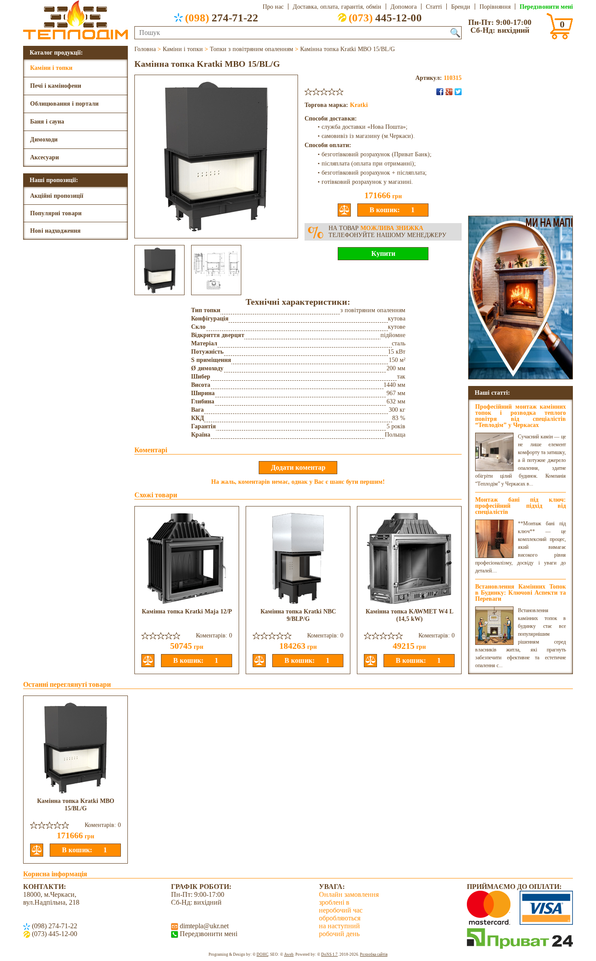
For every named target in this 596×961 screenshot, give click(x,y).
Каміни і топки (51, 68)
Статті (434, 6)
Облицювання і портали (64, 103)
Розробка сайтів (373, 954)
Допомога (403, 6)
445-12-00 (385, 17)
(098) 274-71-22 (53, 926)
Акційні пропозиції (56, 196)
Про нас (273, 6)
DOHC (262, 954)
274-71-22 (221, 17)
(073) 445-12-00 (53, 933)
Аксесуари (44, 157)
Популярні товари (56, 213)
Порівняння (495, 6)
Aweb (289, 954)
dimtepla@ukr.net (203, 926)
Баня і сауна (47, 121)
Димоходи (44, 139)
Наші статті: (492, 392)
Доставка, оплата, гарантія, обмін (337, 6)
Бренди (460, 6)
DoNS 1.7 (329, 954)
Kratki (359, 105)
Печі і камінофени (55, 86)
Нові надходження (55, 230)
